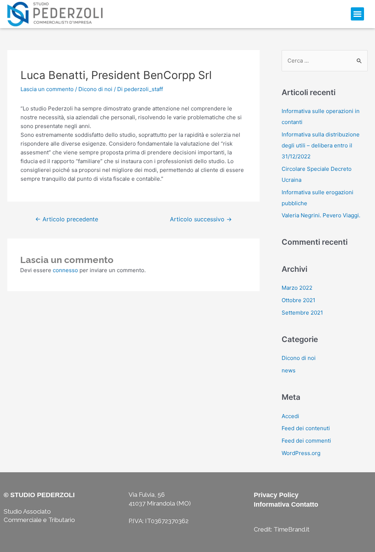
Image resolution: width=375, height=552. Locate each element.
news (289, 370)
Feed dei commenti (306, 440)
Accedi (290, 416)
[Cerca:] (325, 60)
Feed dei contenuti (306, 428)
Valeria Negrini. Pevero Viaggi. (321, 215)
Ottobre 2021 (298, 300)
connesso (65, 270)
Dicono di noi (95, 89)
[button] (357, 13)
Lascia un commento (47, 89)
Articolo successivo (201, 219)
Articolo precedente (66, 219)
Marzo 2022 (297, 287)
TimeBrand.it (291, 529)
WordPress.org (301, 453)
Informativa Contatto (286, 504)
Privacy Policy (276, 495)
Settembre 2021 (302, 312)
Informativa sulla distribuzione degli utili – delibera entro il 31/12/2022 (321, 145)
